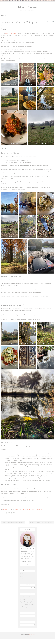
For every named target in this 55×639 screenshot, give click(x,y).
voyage (40, 509)
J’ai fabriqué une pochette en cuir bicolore (13, 522)
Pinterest (22, 576)
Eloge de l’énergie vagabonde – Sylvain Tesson (27, 602)
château (23, 509)
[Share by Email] (14, 512)
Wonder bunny (23, 607)
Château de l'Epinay (30, 509)
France (36, 509)
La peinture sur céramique (26, 599)
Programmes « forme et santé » (12, 171)
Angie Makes (32, 634)
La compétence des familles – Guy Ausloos (41, 522)
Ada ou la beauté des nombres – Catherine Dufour (27, 604)
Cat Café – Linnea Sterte (26, 597)
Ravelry (22, 579)
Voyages (16, 509)
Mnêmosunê (27, 7)
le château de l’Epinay (10, 33)
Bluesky (22, 574)
